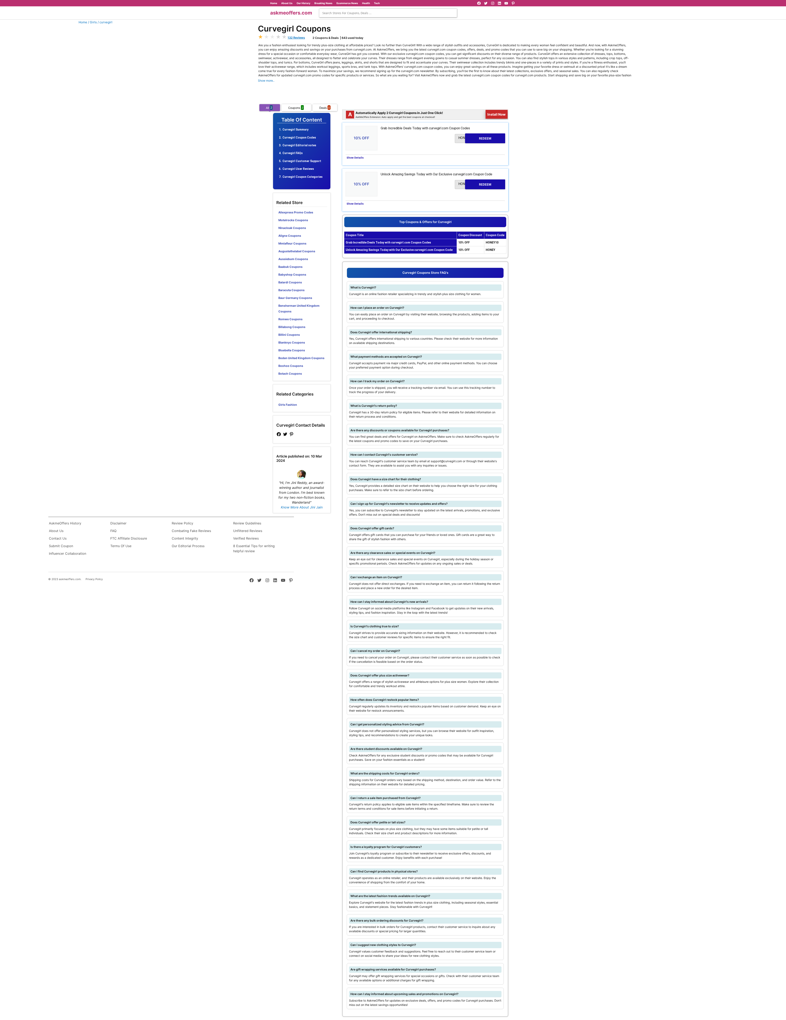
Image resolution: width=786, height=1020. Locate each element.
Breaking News (323, 3)
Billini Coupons (289, 334)
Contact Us (58, 538)
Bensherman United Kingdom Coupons (299, 308)
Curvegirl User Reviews (298, 168)
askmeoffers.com (291, 13)
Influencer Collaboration (67, 553)
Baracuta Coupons (291, 290)
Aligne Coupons (289, 235)
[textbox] (388, 13)
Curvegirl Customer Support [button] (301, 161)
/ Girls (92, 22)
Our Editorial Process (188, 546)
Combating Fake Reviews (191, 531)
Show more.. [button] (266, 80)
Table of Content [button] (301, 120)
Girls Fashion (287, 404)
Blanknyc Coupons (291, 342)
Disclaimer (118, 523)
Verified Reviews (246, 538)
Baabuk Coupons (290, 266)
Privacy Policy (94, 579)
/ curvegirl (105, 22)
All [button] (269, 107)
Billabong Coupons (291, 327)
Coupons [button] (295, 107)
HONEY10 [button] (474, 138)
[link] (278, 434)
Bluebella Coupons (291, 350)
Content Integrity (185, 538)
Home (273, 3)
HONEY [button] (474, 184)
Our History (303, 3)
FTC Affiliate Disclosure (128, 538)
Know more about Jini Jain (302, 507)
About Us (286, 3)
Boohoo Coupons (290, 365)
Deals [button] (324, 107)
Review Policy (182, 523)
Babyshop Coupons (292, 274)
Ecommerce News (347, 3)
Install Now (497, 114)
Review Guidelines (247, 523)
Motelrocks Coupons (293, 220)
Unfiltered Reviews (247, 531)
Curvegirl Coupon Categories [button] (302, 176)
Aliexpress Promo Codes (295, 212)
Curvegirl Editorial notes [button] (299, 145)
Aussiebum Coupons (293, 259)
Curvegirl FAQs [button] (292, 153)
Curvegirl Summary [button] (295, 129)
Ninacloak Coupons (292, 228)
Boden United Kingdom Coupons (301, 358)
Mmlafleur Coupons (292, 243)
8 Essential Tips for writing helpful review (254, 548)
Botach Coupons (290, 373)
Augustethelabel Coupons (296, 251)
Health (366, 3)
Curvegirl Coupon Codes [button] (299, 137)
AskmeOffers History (65, 523)
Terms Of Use (120, 546)
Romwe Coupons (290, 319)
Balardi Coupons (290, 282)
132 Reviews (296, 37)
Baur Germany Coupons (295, 298)
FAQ (113, 531)
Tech (377, 3)
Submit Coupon (61, 546)
